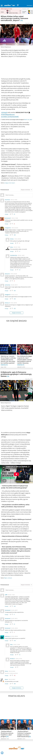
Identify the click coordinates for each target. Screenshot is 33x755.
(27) (7, 736)
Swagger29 (7, 294)
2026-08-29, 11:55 (5, 738)
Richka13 (12, 658)
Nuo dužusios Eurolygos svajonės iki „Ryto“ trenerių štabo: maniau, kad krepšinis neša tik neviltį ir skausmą (24, 359)
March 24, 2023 (28, 119)
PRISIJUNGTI (29, 5)
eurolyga (6, 183)
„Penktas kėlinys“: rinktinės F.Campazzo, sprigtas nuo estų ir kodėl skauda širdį (24, 734)
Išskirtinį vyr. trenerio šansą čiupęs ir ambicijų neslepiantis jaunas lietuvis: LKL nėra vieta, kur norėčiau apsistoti (8, 359)
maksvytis (10, 578)
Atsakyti (6, 214)
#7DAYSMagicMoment (8, 114)
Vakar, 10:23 (3, 367)
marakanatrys (13, 255)
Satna (11, 247)
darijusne (7, 273)
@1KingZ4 (4, 112)
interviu (3, 365)
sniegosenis (8, 228)
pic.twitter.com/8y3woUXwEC (10, 116)
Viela (11, 644)
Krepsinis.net (8, 47)
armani (9, 183)
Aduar (6, 679)
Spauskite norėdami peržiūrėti (11, 673)
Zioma (6, 671)
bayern (13, 183)
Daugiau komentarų (16, 312)
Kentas (12, 239)
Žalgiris (5, 578)
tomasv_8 (7, 303)
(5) (30, 736)
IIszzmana (7, 199)
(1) (7, 365)
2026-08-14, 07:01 (21, 367)
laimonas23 (8, 218)
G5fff (6, 594)
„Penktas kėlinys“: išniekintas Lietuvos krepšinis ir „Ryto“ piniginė (7, 734)
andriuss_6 (7, 636)
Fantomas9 (7, 610)
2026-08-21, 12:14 (21, 738)
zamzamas (7, 285)
